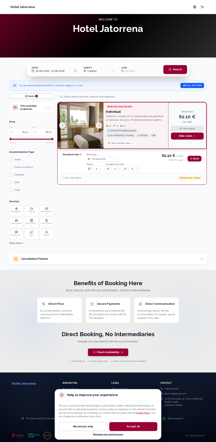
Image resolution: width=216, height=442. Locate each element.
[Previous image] (62, 125)
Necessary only (83, 426)
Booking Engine (70, 389)
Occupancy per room (114, 164)
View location (189, 128)
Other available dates (120, 143)
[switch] (47, 107)
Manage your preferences (108, 434)
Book (196, 158)
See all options (192, 85)
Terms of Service (119, 389)
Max (34, 127)
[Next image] (99, 125)
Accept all (133, 426)
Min (11, 127)
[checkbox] (10, 159)
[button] (75, 71)
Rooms (90, 164)
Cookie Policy (143, 413)
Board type (91, 154)
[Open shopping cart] (202, 7)
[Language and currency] (194, 7)
